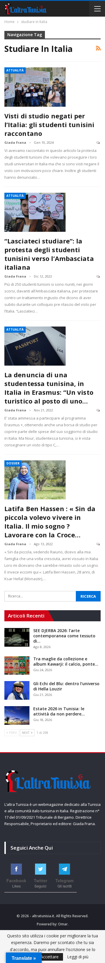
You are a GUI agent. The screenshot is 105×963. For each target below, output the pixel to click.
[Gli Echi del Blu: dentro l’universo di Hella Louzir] (16, 690)
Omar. (63, 924)
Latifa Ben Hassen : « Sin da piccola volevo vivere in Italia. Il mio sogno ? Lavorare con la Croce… (49, 521)
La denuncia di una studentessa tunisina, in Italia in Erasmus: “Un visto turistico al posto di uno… (48, 387)
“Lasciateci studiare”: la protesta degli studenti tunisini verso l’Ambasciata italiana (49, 253)
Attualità (15, 70)
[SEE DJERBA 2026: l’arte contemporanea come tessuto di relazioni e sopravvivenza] (16, 637)
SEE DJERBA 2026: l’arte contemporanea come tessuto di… (64, 636)
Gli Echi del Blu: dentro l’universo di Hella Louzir (66, 686)
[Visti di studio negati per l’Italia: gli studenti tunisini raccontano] (35, 86)
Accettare (50, 957)
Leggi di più (77, 957)
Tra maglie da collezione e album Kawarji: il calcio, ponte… (65, 661)
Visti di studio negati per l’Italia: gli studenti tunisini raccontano (49, 124)
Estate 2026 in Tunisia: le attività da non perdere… (59, 711)
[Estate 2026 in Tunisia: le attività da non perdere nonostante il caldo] (16, 715)
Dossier (13, 463)
